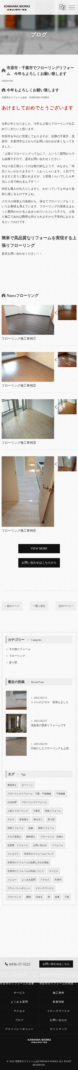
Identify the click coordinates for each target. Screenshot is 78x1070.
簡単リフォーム (46, 828)
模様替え (30, 837)
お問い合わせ (40, 845)
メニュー (12, 880)
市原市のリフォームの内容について (25, 871)
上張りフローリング (17, 811)
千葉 (66, 897)
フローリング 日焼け (51, 837)
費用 (28, 897)
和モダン (38, 819)
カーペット (27, 785)
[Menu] (71, 7)
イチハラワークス (44, 888)
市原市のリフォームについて (39, 854)
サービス (53, 871)
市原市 (57, 880)
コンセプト (13, 854)
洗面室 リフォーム (17, 845)
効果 (57, 897)
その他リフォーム (20, 649)
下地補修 (60, 794)
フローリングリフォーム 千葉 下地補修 (29, 794)
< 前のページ (12, 605)
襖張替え (12, 785)
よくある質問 (28, 880)
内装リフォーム (53, 811)
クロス (10, 819)
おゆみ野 (12, 802)
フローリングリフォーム (34, 802)
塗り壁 (13, 662)
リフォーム (57, 845)
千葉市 (36, 811)
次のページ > (66, 605)
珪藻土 (39, 897)
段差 (30, 828)
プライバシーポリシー (18, 888)
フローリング (17, 655)
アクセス (45, 880)
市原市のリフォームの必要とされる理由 (28, 862)
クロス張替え (14, 837)
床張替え (23, 819)
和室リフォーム (15, 828)
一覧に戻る (39, 605)
